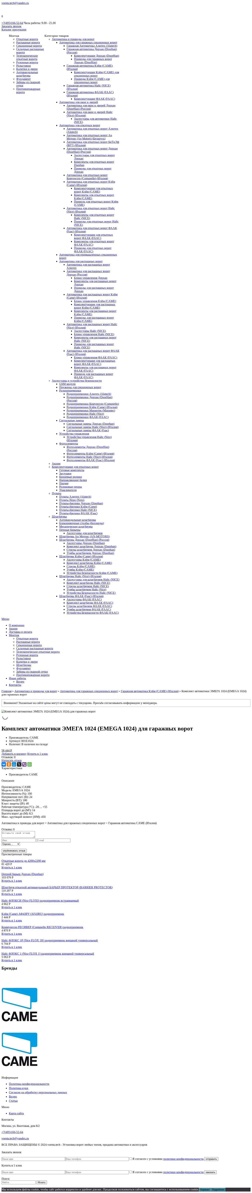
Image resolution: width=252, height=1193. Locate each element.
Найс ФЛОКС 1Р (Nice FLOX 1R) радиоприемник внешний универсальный (49, 940)
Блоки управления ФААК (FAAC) (95, 357)
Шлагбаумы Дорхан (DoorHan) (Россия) (84, 539)
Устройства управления (74, 433)
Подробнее (218, 1189)
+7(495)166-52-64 (12, 22)
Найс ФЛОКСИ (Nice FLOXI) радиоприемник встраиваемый (40, 900)
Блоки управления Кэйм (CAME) (95, 301)
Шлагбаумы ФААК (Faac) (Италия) (81, 596)
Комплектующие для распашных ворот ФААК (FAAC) (94, 362)
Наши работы (17, 678)
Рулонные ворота (27, 62)
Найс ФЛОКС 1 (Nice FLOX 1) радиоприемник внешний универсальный (47, 953)
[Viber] (24, 764)
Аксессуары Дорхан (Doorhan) (86, 543)
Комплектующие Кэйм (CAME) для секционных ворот (96, 74)
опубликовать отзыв (14, 850)
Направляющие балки (73, 480)
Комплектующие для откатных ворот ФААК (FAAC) (93, 236)
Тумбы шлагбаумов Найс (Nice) (86, 589)
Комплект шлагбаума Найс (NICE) (88, 582)
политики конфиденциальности (183, 1158)
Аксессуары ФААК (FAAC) (84, 599)
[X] (19, 764)
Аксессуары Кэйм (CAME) (84, 559)
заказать (210, 1172)
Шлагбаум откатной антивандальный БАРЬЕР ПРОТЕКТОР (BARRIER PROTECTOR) (57, 887)
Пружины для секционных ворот (80, 387)
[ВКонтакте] (3, 764)
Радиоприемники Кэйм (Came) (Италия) (92, 407)
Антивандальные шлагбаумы (27, 74)
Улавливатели (68, 490)
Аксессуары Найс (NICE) (90, 330)
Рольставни (23, 65)
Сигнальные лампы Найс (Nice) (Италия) (92, 427)
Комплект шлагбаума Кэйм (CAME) (89, 563)
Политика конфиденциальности (29, 1083)
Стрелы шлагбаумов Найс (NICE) (88, 586)
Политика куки (18, 1088)
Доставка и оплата (20, 631)
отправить (211, 1159)
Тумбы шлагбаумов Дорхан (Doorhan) (90, 553)
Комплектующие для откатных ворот (75, 466)
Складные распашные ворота (34, 648)
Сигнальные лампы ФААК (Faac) (88, 430)
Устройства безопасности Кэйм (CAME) (92, 572)
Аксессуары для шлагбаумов (85, 533)
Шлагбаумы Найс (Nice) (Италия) (80, 576)
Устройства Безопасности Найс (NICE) (91, 592)
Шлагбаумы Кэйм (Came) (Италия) (81, 556)
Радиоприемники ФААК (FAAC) (87, 417)
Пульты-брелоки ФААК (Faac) (78, 513)
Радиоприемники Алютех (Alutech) (89, 393)
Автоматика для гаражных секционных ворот (88, 42)
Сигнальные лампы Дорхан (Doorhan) (90, 423)
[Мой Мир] (14, 764)
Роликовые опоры (70, 486)
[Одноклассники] (9, 764)
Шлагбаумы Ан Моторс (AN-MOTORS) (84, 536)
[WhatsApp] (29, 764)
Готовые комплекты (71, 470)
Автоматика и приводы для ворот (73, 39)
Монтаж (14, 635)
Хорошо (204, 1189)
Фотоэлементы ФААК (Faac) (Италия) (91, 460)
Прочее (63, 483)
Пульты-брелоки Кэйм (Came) (78, 506)
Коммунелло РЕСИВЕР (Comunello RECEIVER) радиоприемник (42, 927)
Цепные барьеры (69, 529)
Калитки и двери (27, 69)
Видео (20, 681)
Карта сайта (16, 1113)
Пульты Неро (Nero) (71, 500)
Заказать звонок (11, 26)
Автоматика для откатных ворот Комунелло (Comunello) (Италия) (87, 177)
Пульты (56, 493)
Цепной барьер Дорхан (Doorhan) (22, 874)
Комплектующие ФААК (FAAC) (94, 98)
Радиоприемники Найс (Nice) (85, 413)
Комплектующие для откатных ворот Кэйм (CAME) (93, 190)
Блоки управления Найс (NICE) (94, 334)
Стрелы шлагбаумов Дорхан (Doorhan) (91, 549)
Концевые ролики (70, 476)
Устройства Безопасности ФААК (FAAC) (93, 612)
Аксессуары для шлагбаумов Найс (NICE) (93, 579)
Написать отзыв (11, 760)
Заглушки (65, 473)
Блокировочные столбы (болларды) (81, 523)
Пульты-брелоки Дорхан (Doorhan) (81, 503)
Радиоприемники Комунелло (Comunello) (93, 403)
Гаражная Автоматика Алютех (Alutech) (92, 45)
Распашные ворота (28, 42)
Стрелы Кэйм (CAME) (81, 566)
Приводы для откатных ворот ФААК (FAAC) (92, 249)
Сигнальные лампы (71, 420)
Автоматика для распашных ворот (81, 261)
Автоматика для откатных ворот (79, 125)
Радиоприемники (70, 390)
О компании (16, 625)
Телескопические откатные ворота (27, 57)
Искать (42, 1182)
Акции (56, 463)
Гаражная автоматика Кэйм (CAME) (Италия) (150, 691)
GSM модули (67, 384)
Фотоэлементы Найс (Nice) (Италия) (90, 456)
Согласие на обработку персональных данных (38, 1092)
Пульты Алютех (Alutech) (75, 496)
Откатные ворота (27, 39)
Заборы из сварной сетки (32, 671)
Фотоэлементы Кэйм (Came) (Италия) (90, 453)
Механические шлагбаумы (76, 526)
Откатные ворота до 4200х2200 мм (23, 860)
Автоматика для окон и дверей (78, 102)
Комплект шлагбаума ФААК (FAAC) (90, 602)
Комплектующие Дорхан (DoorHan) (96, 55)
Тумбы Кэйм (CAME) (80, 569)
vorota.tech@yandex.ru (15, 3)
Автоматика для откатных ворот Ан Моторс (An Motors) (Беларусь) (89, 137)
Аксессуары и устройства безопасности (77, 380)
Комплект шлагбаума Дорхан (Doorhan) (91, 546)
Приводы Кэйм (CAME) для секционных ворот (92, 80)
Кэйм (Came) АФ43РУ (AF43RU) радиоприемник (32, 913)
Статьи (13, 1100)
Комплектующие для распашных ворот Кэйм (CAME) (94, 306)
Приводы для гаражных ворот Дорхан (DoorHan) (93, 60)
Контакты (15, 684)
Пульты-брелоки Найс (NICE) (78, 509)
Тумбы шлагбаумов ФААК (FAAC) (89, 609)
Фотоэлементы (68, 443)
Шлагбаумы (59, 516)
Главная (6, 691)
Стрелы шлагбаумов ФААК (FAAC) (89, 606)
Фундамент (23, 78)
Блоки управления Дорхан (90, 277)
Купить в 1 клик (37, 753)
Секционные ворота (29, 45)
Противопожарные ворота (32, 675)
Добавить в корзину (14, 753)
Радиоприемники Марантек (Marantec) (91, 410)
